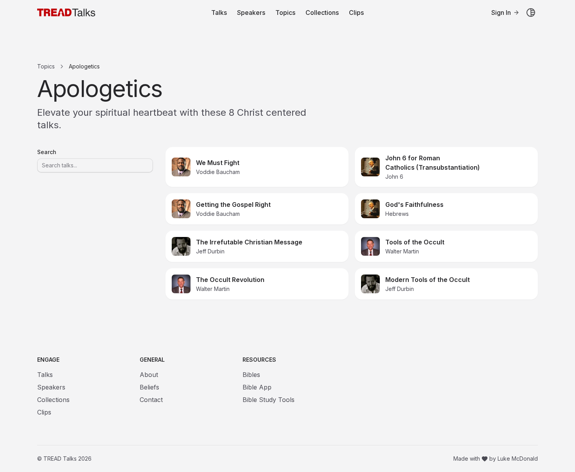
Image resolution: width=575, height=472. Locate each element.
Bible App (257, 387)
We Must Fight (217, 163)
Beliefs (149, 387)
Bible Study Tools (269, 400)
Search (46, 152)
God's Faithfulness (414, 204)
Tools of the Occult (414, 242)
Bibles (251, 375)
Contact (151, 400)
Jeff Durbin (210, 251)
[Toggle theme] (531, 12)
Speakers (251, 12)
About (149, 375)
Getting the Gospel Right (233, 204)
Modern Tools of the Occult (427, 280)
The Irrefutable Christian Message (249, 242)
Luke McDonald (518, 458)
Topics (285, 12)
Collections (322, 12)
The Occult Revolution (230, 280)
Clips (356, 12)
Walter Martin (402, 251)
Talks (219, 12)
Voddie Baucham (218, 172)
